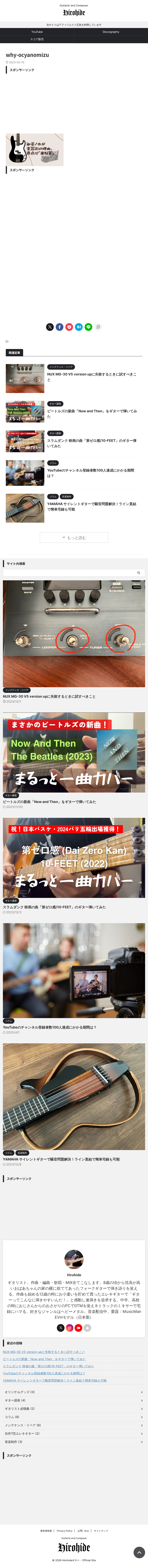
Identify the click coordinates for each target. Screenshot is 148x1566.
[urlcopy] (98, 327)
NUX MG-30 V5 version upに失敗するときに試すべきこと (49, 696)
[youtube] (78, 1328)
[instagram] (69, 1328)
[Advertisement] (74, 103)
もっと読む (76, 537)
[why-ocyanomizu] (79, 327)
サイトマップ (101, 1530)
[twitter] (50, 327)
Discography (111, 31)
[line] (88, 327)
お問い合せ (83, 1530)
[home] (87, 1328)
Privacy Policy (64, 1530)
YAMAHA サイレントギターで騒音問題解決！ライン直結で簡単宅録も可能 (61, 1159)
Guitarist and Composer (74, 1538)
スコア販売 (37, 39)
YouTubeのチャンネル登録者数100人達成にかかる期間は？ (50, 1027)
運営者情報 (46, 1530)
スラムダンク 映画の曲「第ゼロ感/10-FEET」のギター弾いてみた (54, 907)
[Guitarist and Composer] (74, 14)
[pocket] (69, 327)
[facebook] (59, 327)
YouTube (37, 31)
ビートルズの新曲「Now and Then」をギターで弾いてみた (49, 802)
